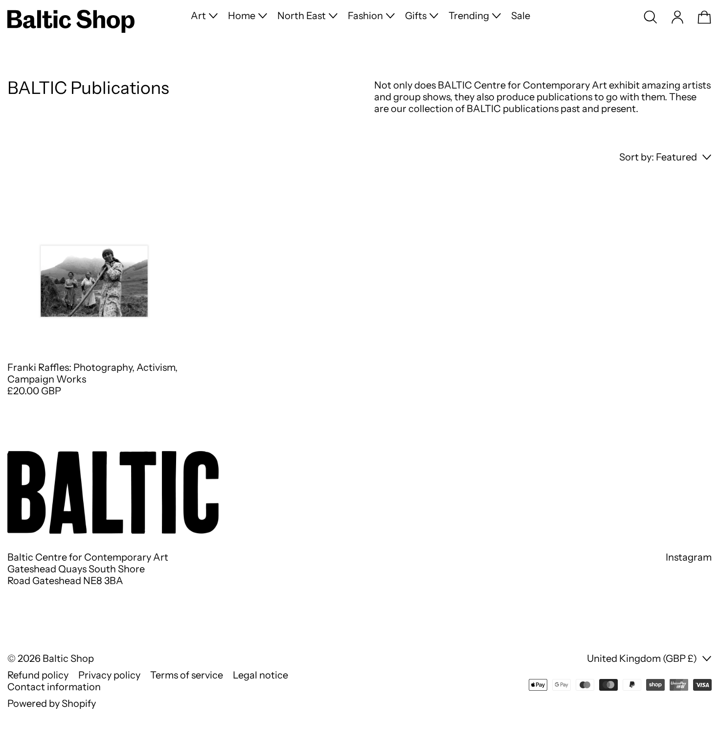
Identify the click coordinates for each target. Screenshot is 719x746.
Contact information (54, 687)
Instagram (689, 557)
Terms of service (186, 675)
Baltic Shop (68, 658)
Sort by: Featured (658, 157)
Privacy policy (109, 675)
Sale (520, 16)
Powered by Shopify (51, 703)
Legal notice (260, 675)
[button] (650, 17)
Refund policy (37, 675)
